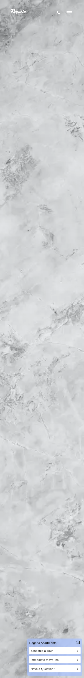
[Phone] (58, 13)
